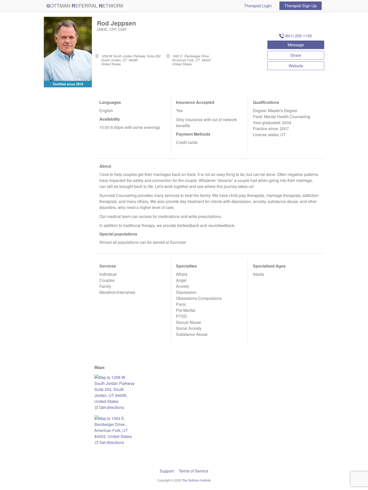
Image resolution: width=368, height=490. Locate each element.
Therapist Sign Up (300, 6)
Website (296, 66)
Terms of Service (193, 471)
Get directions (111, 407)
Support (167, 471)
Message (296, 45)
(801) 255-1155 (298, 36)
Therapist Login (258, 6)
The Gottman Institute (196, 480)
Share (295, 55)
